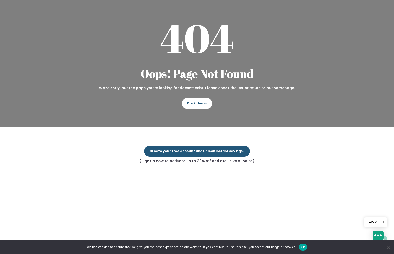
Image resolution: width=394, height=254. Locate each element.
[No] (388, 247)
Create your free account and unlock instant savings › (197, 151)
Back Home (197, 103)
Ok (303, 247)
